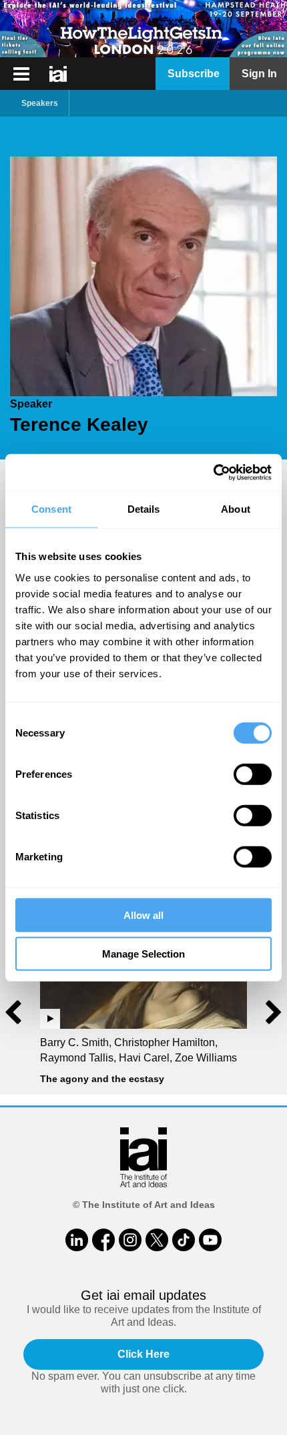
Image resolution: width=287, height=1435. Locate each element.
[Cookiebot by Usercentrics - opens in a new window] (213, 472)
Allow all (143, 914)
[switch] (253, 773)
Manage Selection (143, 954)
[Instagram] (130, 1240)
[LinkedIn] (76, 1240)
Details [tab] (143, 509)
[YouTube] (210, 1240)
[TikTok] (183, 1240)
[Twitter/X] (157, 1240)
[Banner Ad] (143, 28)
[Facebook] (103, 1240)
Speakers (39, 103)
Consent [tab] (51, 509)
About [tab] (235, 509)
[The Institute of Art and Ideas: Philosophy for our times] (21, 74)
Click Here (143, 1354)
